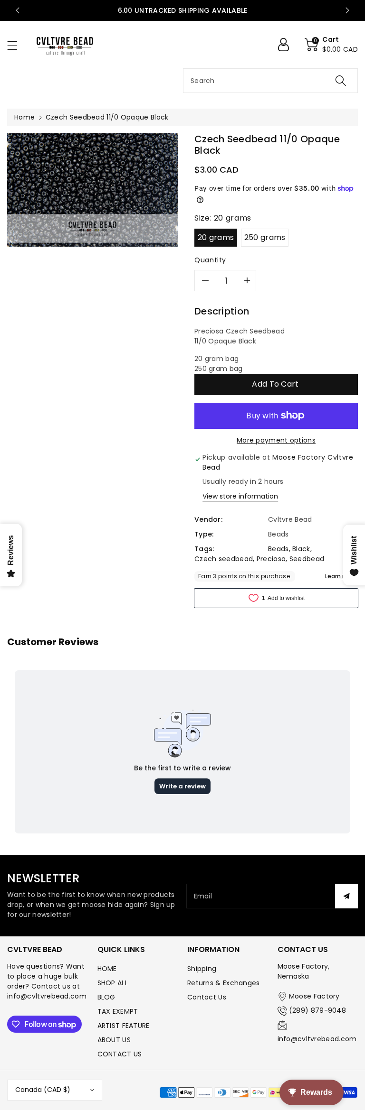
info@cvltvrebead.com (317, 1039)
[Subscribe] (346, 896)
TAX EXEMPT (117, 1011)
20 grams (216, 237)
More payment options (276, 440)
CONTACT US (119, 1054)
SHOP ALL (112, 983)
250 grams (265, 237)
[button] (16, 45)
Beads (278, 549)
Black (301, 549)
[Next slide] (347, 10)
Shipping (201, 968)
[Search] (340, 80)
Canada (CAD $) (42, 1089)
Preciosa (271, 559)
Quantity (210, 260)
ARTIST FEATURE (123, 1025)
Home (24, 117)
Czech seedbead (223, 559)
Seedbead (306, 559)
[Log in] (287, 44)
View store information (240, 496)
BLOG (106, 997)
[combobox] (270, 80)
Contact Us (206, 997)
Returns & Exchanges (223, 983)
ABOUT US (114, 1040)
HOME (107, 968)
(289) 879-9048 (317, 1010)
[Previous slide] (17, 10)
